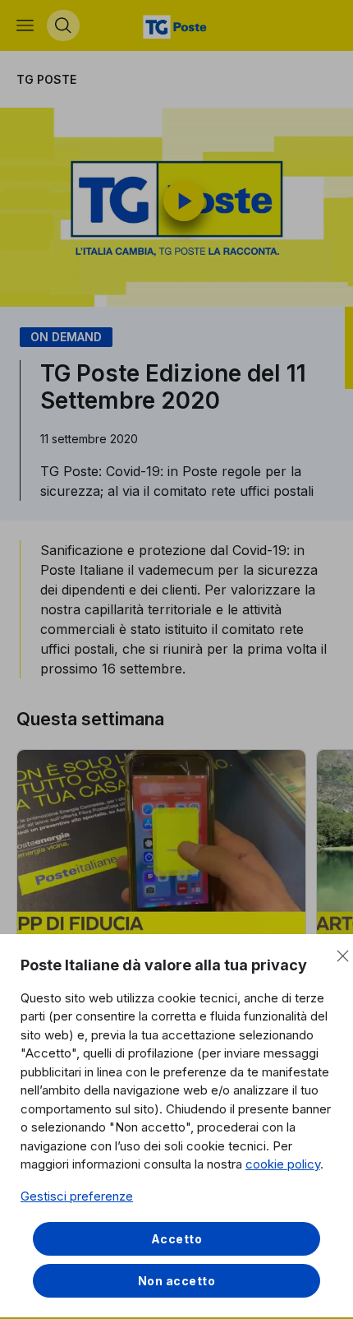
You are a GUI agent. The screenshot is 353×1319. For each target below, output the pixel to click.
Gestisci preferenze (77, 1196)
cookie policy (282, 1164)
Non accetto (177, 1281)
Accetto (177, 1239)
